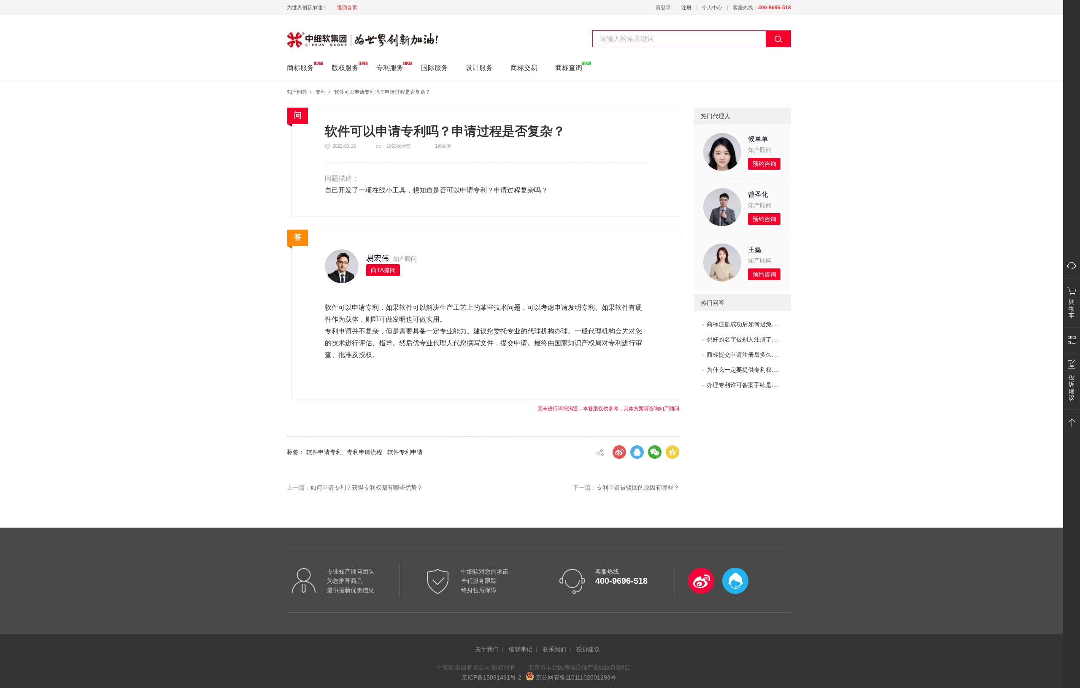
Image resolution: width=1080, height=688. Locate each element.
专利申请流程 (364, 452)
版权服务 (345, 67)
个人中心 (712, 8)
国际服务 (434, 67)
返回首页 (347, 8)
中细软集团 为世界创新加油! (329, 35)
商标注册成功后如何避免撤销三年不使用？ (763, 324)
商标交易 (523, 67)
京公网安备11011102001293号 (575, 677)
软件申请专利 (324, 452)
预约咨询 (764, 163)
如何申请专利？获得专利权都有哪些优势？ (366, 487)
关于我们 (487, 649)
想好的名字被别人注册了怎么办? (750, 339)
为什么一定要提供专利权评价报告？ (754, 369)
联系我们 (554, 649)
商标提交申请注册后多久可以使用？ (754, 354)
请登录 (663, 8)
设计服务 (479, 67)
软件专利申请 (405, 452)
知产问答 (297, 92)
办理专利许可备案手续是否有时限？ (754, 385)
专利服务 (389, 67)
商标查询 (568, 67)
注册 (686, 8)
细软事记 (520, 649)
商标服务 (300, 67)
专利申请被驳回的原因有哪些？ (638, 487)
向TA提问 (383, 270)
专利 (321, 92)
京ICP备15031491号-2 (491, 677)
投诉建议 (588, 649)
